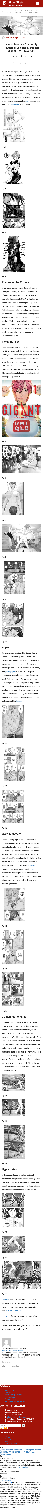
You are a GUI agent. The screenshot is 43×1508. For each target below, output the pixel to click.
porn (34, 869)
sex (27, 101)
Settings (28, 1450)
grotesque (15, 105)
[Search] (23, 1425)
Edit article (6, 1450)
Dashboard (18, 1450)
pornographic (10, 671)
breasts (19, 701)
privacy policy (22, 1467)
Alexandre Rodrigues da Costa (15, 38)
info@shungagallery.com (16, 1417)
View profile (18, 1350)
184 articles (6, 1350)
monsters (31, 865)
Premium (5, 1300)
